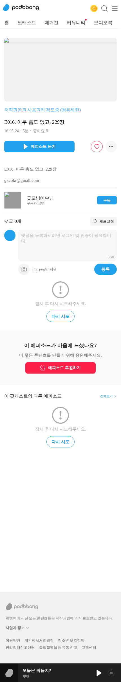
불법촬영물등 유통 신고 (58, 647)
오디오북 (103, 22)
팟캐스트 (26, 22)
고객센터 (89, 647)
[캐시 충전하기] (94, 8)
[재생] (98, 673)
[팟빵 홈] (23, 8)
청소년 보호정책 (71, 640)
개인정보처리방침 (39, 640)
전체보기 (106, 396)
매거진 (51, 22)
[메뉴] (115, 8)
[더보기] (111, 146)
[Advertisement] (60, 517)
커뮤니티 (76, 22)
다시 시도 (60, 316)
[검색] (104, 8)
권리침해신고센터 (20, 647)
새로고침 (106, 221)
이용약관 (13, 640)
